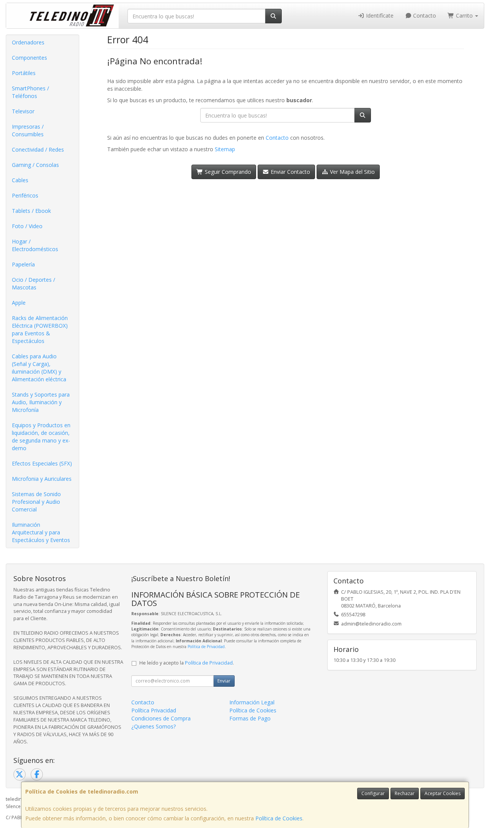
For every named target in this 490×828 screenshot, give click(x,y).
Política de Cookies (278, 818)
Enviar (223, 681)
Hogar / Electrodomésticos (35, 245)
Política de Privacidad (206, 646)
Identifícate (379, 15)
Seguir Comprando (227, 171)
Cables (20, 180)
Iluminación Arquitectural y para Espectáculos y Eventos (41, 532)
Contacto (424, 15)
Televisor (23, 111)
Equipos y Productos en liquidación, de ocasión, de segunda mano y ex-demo (41, 436)
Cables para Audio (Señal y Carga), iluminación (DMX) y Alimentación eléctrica (39, 368)
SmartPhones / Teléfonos (30, 92)
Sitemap (225, 149)
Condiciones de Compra (161, 718)
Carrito (464, 15)
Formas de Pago (250, 718)
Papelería (23, 264)
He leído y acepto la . (186, 663)
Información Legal (251, 702)
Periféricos (25, 195)
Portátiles (24, 73)
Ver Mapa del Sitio (351, 171)
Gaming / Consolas (35, 164)
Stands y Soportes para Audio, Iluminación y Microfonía (41, 402)
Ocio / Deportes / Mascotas (33, 283)
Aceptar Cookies (443, 793)
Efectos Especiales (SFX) (42, 463)
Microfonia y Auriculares (42, 478)
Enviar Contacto (289, 171)
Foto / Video (27, 226)
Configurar (373, 793)
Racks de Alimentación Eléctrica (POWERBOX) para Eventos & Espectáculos (40, 329)
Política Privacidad (153, 710)
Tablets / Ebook (31, 210)
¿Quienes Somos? (153, 726)
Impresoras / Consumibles (28, 130)
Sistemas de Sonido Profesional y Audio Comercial (36, 501)
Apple (19, 302)
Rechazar (405, 793)
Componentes (29, 57)
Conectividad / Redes (38, 149)
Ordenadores (28, 42)
